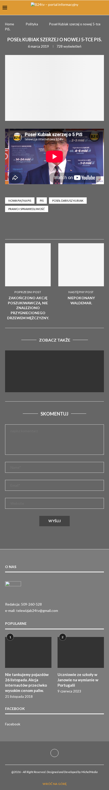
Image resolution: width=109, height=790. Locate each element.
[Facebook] (54, 753)
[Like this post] (47, 227)
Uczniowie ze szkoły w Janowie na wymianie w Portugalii (78, 679)
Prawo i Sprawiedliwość (26, 209)
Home (9, 24)
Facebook (12, 724)
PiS (42, 200)
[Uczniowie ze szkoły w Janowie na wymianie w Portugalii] (81, 652)
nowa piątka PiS (19, 200)
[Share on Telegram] (84, 227)
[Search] (103, 7)
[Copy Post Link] (96, 227)
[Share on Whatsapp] (71, 227)
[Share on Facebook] (59, 227)
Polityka (32, 24)
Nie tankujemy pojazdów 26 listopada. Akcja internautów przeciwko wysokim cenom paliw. (27, 682)
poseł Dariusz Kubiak (67, 200)
